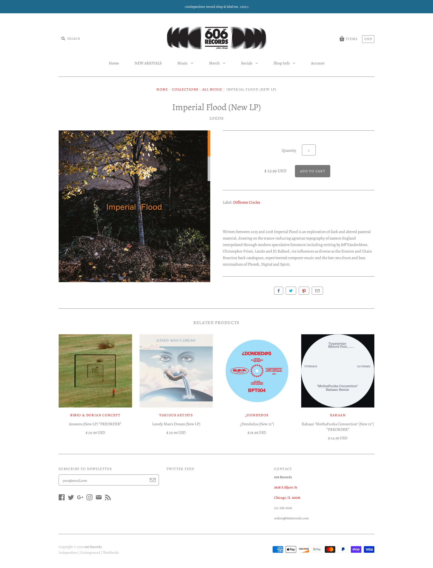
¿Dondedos (257, 415)
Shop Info (282, 63)
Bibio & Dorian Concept (95, 415)
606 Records (93, 546)
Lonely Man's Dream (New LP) (176, 424)
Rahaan (338, 415)
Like (278, 291)
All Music (212, 89)
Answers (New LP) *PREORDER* (95, 424)
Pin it (304, 291)
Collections (185, 89)
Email (317, 291)
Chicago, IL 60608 (287, 497)
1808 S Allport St (285, 487)
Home (114, 63)
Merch (215, 63)
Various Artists (176, 415)
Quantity (289, 150)
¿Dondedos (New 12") (257, 424)
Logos (216, 118)
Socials (247, 63)
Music (182, 63)
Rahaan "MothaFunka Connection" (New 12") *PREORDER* (338, 426)
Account (317, 63)
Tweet (291, 291)
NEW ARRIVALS (148, 63)
